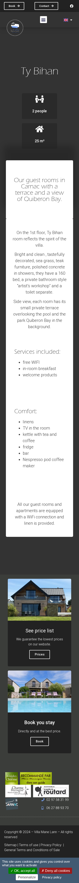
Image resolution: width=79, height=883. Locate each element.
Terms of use (28, 845)
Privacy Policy (51, 845)
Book (39, 741)
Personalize (27, 877)
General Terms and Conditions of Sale (32, 850)
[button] (43, 19)
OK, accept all (24, 871)
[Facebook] (71, 6)
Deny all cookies (57, 871)
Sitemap (10, 845)
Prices (39, 654)
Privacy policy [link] (52, 877)
